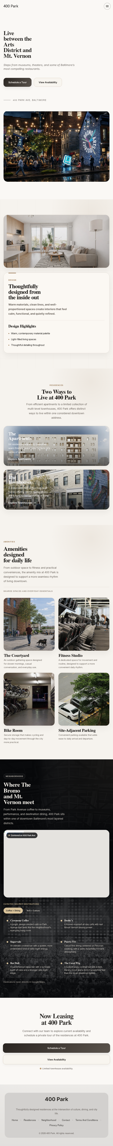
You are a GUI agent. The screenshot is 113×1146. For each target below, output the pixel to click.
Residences (30, 1120)
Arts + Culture (33, 910)
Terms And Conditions (86, 1120)
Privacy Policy (56, 1125)
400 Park (11, 6)
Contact (66, 1120)
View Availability (48, 82)
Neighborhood (48, 1120)
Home (15, 1120)
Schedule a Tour (17, 82)
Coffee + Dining (13, 910)
